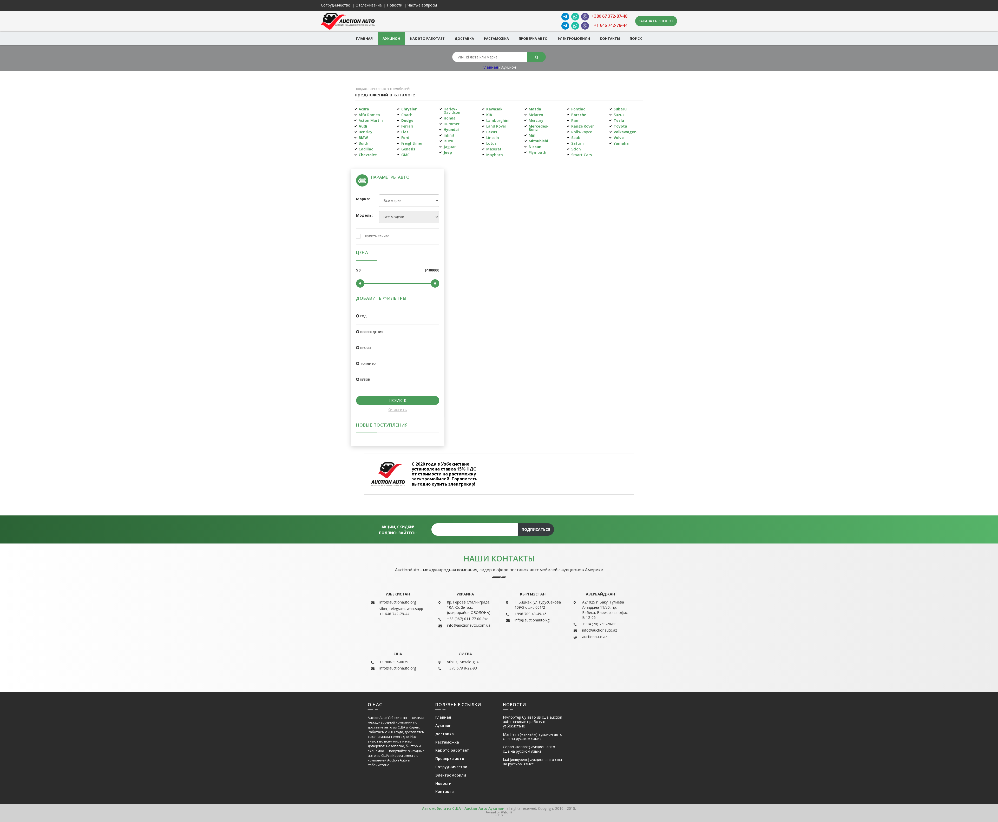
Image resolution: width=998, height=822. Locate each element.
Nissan (535, 146)
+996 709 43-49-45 (531, 613)
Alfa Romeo (369, 114)
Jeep (448, 152)
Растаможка (496, 38)
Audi (363, 126)
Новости (394, 5)
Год (363, 316)
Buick (363, 143)
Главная (364, 38)
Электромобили (573, 38)
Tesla (619, 120)
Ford (405, 137)
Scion (576, 149)
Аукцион (391, 38)
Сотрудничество (335, 5)
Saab (575, 137)
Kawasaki (494, 109)
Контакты (610, 38)
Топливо (368, 363)
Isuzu (448, 140)
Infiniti (450, 135)
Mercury (536, 120)
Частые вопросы (422, 5)
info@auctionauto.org (397, 602)
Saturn (577, 143)
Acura (364, 109)
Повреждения (371, 332)
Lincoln (492, 137)
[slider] (360, 283)
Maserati (494, 149)
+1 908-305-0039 (393, 661)
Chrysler (409, 109)
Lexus (491, 131)
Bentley (365, 131)
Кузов (365, 379)
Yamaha (621, 143)
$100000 (431, 270)
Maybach (494, 154)
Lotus (491, 143)
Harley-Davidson (452, 111)
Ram (575, 120)
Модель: (363, 215)
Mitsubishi (538, 140)
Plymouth (537, 152)
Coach (406, 114)
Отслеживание (369, 5)
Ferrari (407, 126)
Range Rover (582, 126)
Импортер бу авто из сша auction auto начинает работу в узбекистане (532, 721)
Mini (532, 135)
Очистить (397, 410)
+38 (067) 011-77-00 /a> (467, 618)
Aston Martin (371, 120)
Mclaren (536, 114)
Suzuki (620, 114)
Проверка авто (533, 38)
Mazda (535, 109)
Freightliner (411, 143)
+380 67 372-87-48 (609, 16)
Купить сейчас (377, 236)
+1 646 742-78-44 (610, 25)
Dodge (407, 120)
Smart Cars (581, 154)
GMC (405, 154)
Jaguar (450, 146)
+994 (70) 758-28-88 (599, 623)
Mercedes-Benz (539, 128)
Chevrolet (368, 154)
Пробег (365, 347)
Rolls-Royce (581, 131)
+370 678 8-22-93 (462, 668)
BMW (363, 137)
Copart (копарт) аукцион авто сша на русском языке (529, 749)
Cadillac (366, 149)
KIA (489, 114)
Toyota (620, 126)
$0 (358, 270)
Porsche (578, 114)
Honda (450, 118)
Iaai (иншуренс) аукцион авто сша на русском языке (532, 762)
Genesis (408, 149)
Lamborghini (497, 120)
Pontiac (578, 109)
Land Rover (496, 126)
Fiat (404, 131)
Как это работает (427, 38)
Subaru (620, 109)
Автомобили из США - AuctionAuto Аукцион (463, 808)
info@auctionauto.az (599, 630)
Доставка (464, 38)
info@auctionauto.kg (532, 620)
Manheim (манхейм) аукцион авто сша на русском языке (532, 736)
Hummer (451, 123)
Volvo (619, 137)
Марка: (363, 199)
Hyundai (451, 129)
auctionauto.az (594, 636)
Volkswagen (625, 131)
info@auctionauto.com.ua (468, 625)
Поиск (636, 38)
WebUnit (506, 812)
